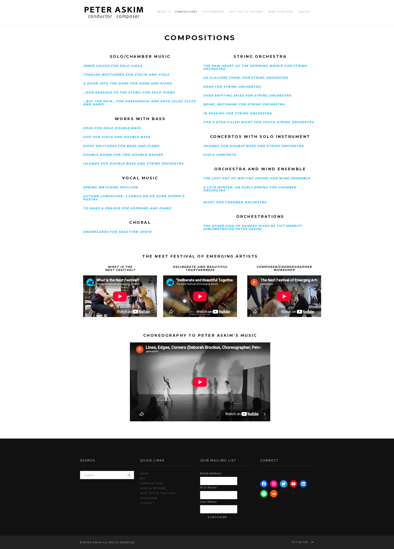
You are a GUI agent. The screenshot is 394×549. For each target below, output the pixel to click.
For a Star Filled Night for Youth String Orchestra (258, 122)
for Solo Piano (159, 92)
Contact (305, 11)
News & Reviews (280, 11)
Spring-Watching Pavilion (110, 187)
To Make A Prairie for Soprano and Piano (127, 208)
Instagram (149, 498)
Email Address (211, 473)
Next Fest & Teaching (246, 11)
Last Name (208, 502)
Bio (142, 478)
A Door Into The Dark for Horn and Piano (127, 83)
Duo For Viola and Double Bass (116, 137)
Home (144, 473)
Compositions (186, 11)
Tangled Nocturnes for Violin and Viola (126, 74)
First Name (208, 487)
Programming (213, 11)
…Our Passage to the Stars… (113, 92)
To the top (300, 542)
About (162, 11)
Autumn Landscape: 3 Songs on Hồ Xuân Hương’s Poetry (134, 197)
